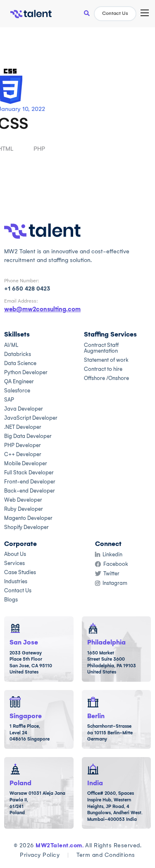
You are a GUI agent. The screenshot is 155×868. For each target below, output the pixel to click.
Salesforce (17, 390)
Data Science (20, 363)
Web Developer (23, 500)
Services (14, 563)
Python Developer (26, 372)
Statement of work (106, 360)
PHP (39, 148)
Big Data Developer (28, 436)
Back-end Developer (29, 491)
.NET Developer (22, 427)
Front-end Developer (29, 481)
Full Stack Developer (29, 472)
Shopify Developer (26, 527)
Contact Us (115, 13)
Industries (15, 581)
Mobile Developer (25, 463)
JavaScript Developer (30, 418)
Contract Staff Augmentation (101, 348)
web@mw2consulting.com (42, 309)
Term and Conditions (105, 854)
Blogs (11, 599)
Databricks (17, 354)
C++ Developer (22, 454)
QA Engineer (19, 381)
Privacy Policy (40, 854)
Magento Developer (28, 518)
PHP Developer (22, 445)
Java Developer (23, 409)
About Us (15, 554)
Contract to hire (103, 369)
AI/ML (11, 345)
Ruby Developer (23, 509)
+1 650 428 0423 (27, 288)
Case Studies (20, 572)
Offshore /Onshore (106, 378)
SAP (9, 400)
